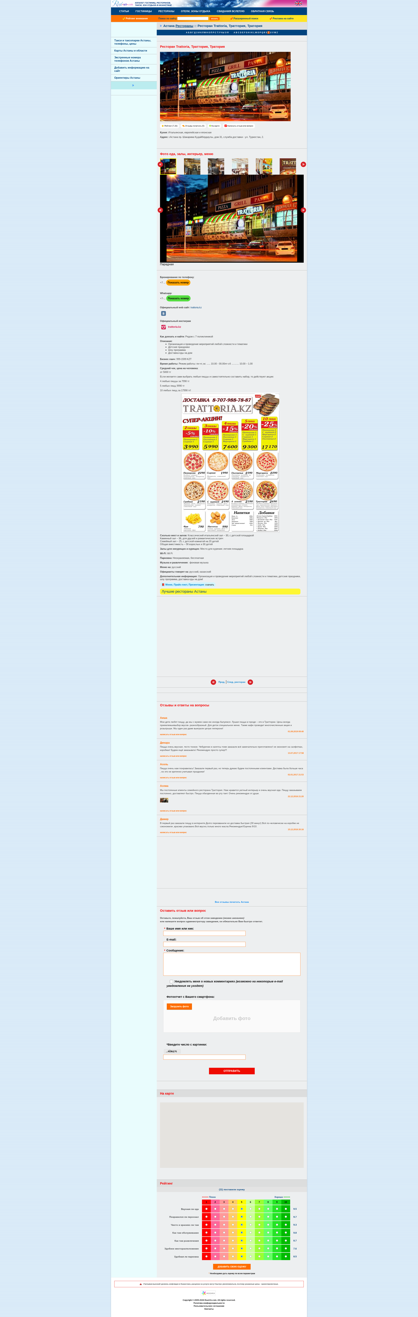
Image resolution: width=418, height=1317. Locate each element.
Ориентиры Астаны (127, 77)
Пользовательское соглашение (209, 1306)
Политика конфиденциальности (209, 1303)
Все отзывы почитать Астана (232, 902)
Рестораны (166, 11)
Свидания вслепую (230, 11)
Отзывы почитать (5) (194, 126)
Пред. (221, 682)
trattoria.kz (196, 307)
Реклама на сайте (283, 18)
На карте (215, 126)
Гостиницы (144, 11)
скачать (209, 584)
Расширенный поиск (245, 18)
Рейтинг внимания (137, 18)
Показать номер (178, 282)
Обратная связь (262, 11)
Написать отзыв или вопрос (240, 126)
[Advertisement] (232, 636)
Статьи (124, 11)
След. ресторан (236, 682)
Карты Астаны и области (130, 50)
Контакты (209, 1309)
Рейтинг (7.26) (170, 126)
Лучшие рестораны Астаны (184, 591)
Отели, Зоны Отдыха (195, 11)
